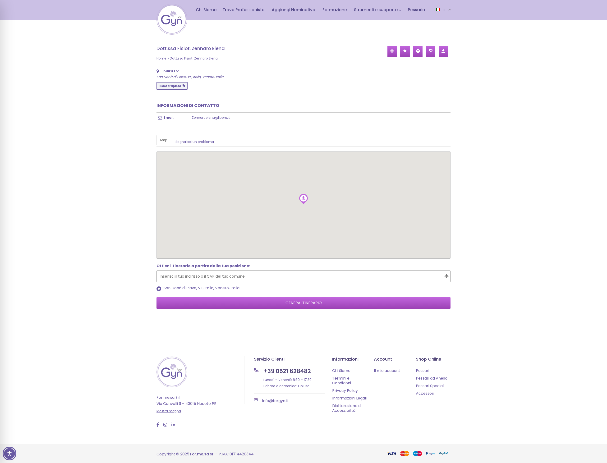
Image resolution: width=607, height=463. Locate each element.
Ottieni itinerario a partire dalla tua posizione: (203, 266)
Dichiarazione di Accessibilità (346, 408)
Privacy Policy (345, 390)
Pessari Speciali (430, 386)
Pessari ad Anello (431, 378)
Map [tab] (163, 140)
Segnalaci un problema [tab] (194, 141)
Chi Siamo (341, 370)
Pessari (422, 370)
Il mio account (387, 370)
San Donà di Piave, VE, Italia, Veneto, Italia (201, 288)
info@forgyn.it (275, 400)
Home (161, 58)
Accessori (425, 393)
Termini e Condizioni (341, 381)
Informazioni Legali (349, 398)
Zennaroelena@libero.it (211, 117)
